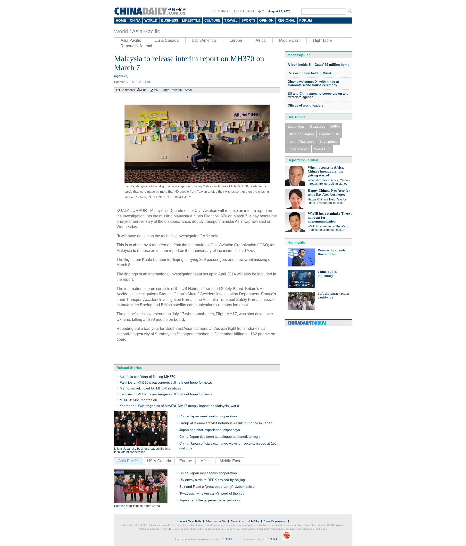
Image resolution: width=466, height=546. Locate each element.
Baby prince (328, 141)
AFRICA (239, 11)
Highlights (296, 242)
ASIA (251, 11)
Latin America (204, 40)
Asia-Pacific (146, 31)
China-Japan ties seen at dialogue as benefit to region (220, 436)
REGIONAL (286, 20)
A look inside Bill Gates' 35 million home (318, 64)
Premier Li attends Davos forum (331, 252)
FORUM (305, 20)
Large (165, 90)
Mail (156, 90)
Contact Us (237, 521)
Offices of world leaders (305, 105)
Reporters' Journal (136, 46)
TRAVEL (231, 20)
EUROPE (224, 11)
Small (188, 90)
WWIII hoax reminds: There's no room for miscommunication (328, 228)
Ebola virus (296, 126)
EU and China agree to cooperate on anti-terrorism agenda (319, 95)
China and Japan (301, 134)
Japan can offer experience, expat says (209, 430)
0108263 (227, 539)
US (212, 11)
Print (144, 90)
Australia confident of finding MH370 (147, 377)
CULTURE (212, 20)
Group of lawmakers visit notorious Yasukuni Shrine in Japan (225, 423)
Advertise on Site (216, 521)
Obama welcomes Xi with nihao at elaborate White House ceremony (313, 83)
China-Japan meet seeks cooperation (208, 416)
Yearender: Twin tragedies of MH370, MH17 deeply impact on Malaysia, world (179, 406)
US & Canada (167, 40)
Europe (235, 40)
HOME (121, 20)
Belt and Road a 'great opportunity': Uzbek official (217, 486)
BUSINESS (169, 20)
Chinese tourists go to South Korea (137, 506)
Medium (177, 90)
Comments (128, 90)
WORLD (150, 20)
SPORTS (248, 20)
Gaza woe (317, 126)
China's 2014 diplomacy (327, 274)
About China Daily (190, 521)
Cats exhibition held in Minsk (310, 73)
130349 (272, 539)
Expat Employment (275, 521)
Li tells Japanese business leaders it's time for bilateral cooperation (142, 450)
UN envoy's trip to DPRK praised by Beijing (212, 480)
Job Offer (253, 521)
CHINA (135, 20)
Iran (291, 141)
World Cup (322, 149)
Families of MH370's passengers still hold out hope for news (166, 382)
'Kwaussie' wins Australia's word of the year (212, 493)
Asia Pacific (131, 40)
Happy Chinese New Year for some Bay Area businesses (329, 192)
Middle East (289, 40)
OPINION (266, 20)
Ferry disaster (298, 149)
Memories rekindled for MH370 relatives (150, 388)
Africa (261, 40)
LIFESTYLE (191, 20)
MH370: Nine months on (138, 400)
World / (122, 31)
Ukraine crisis (329, 134)
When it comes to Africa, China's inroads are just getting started (326, 171)
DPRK (335, 126)
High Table (322, 40)
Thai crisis (306, 141)
